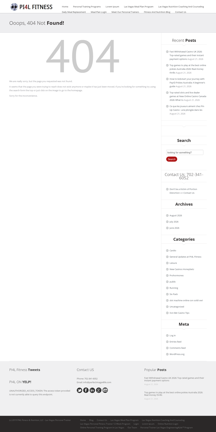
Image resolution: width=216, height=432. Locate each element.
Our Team (132, 427)
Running (174, 287)
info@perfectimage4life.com (97, 382)
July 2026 (174, 221)
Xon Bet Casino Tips (179, 312)
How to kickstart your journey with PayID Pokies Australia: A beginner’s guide (187, 82)
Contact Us (180, 11)
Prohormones (177, 275)
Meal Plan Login (99, 11)
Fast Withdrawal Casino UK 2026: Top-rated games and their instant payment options (187, 55)
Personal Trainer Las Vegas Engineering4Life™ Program (166, 427)
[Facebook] (86, 389)
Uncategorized (177, 306)
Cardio (173, 250)
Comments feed (178, 347)
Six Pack (174, 294)
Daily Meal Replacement (74, 11)
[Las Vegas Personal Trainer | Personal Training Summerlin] (32, 6)
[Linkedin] (92, 390)
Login (136, 423)
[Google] (99, 389)
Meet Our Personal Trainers (125, 11)
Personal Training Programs (87, 6)
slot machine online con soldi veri (186, 300)
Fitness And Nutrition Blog (157, 11)
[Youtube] (105, 389)
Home (65, 6)
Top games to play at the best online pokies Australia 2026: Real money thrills (188, 69)
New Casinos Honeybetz (182, 269)
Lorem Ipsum (112, 6)
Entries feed (175, 341)
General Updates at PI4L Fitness (185, 256)
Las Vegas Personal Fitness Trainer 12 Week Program (105, 423)
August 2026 (176, 215)
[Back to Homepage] (82, 57)
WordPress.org (177, 354)
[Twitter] (79, 390)
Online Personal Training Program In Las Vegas (102, 427)
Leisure (173, 262)
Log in (173, 335)
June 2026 (174, 227)
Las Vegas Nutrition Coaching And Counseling (181, 6)
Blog (91, 420)
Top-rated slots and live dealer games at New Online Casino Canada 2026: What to (188, 96)
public (173, 281)
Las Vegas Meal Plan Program (138, 6)
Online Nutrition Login (168, 423)
